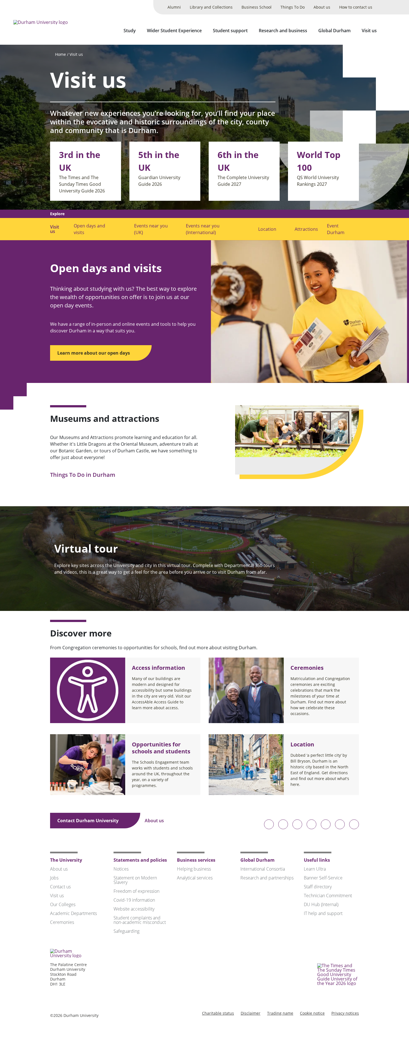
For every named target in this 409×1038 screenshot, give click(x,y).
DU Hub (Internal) (321, 904)
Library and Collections (211, 7)
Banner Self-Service (323, 878)
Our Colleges (62, 904)
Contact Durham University (88, 821)
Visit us (369, 30)
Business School (257, 7)
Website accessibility (134, 909)
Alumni (174, 7)
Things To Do (292, 7)
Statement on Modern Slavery (135, 880)
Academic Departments (73, 913)
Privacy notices (345, 1013)
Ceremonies (307, 667)
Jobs (54, 878)
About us (322, 7)
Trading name (280, 1013)
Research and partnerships (267, 878)
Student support (230, 30)
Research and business (283, 30)
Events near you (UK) (151, 229)
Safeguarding (126, 931)
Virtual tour (87, 548)
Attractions (306, 229)
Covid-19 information (134, 900)
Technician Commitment (328, 895)
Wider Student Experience (174, 30)
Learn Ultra (315, 869)
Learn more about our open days (94, 353)
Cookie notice (312, 1013)
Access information (158, 667)
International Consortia (262, 869)
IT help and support (323, 913)
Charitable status (218, 1013)
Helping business (194, 869)
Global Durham (334, 30)
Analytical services (195, 878)
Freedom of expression (136, 891)
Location (267, 229)
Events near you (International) (203, 229)
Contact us (60, 887)
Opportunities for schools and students (161, 748)
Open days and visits (89, 229)
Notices (121, 869)
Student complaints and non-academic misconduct (140, 920)
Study (130, 30)
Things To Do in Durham (83, 475)
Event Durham (335, 229)
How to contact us (355, 7)
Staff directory (318, 887)
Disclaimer (250, 1013)
